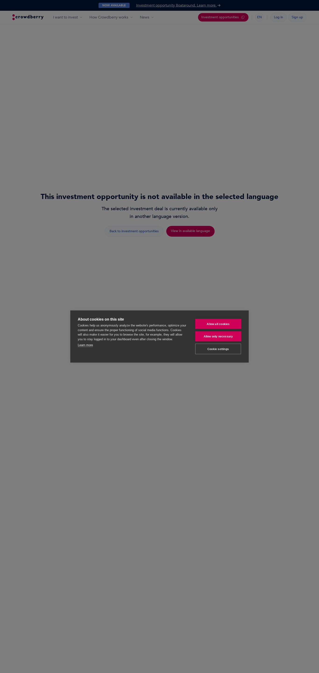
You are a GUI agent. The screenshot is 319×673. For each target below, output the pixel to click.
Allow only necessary (218, 336)
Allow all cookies (218, 324)
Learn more (85, 345)
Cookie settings (218, 349)
